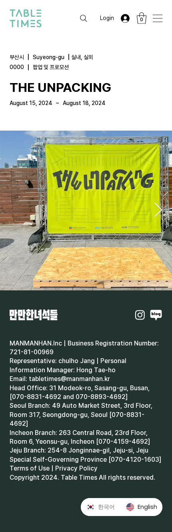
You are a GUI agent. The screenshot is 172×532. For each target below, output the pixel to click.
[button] (141, 18)
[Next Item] (158, 210)
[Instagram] (140, 314)
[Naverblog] (156, 314)
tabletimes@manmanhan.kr (69, 379)
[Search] (83, 18)
